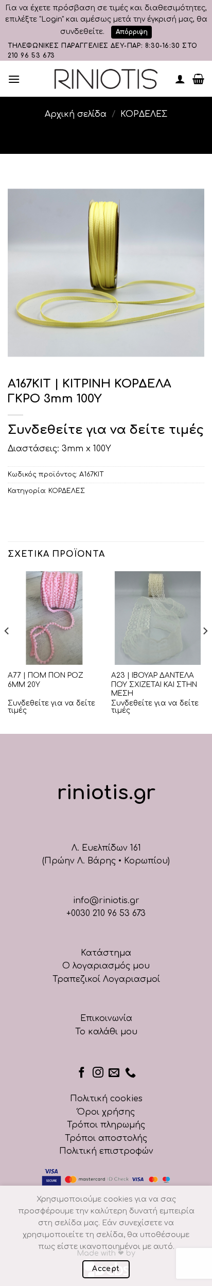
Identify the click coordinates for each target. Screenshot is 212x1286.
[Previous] (7, 651)
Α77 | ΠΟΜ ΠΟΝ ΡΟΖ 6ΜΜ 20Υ (45, 680)
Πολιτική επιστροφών (106, 1151)
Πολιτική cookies (106, 1098)
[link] (106, 79)
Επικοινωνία (106, 1018)
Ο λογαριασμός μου (106, 966)
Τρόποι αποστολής (106, 1138)
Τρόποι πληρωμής (106, 1125)
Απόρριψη (132, 32)
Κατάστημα (106, 953)
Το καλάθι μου (106, 1031)
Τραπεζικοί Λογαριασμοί (106, 979)
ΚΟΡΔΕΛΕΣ (143, 114)
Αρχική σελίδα (76, 114)
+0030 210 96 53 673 (106, 913)
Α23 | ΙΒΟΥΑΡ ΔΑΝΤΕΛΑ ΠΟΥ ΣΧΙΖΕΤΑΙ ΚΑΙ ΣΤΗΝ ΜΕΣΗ (154, 684)
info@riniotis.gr (106, 900)
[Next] (205, 651)
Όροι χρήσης (106, 1112)
